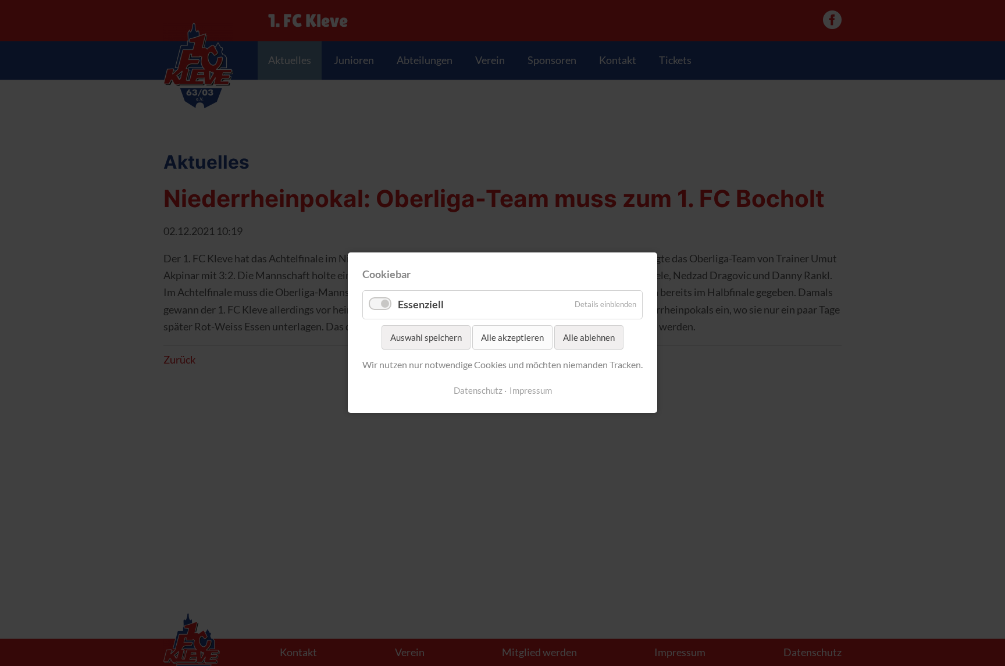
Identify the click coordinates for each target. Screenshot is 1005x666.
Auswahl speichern (426, 337)
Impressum (530, 391)
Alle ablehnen (589, 337)
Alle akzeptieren (512, 337)
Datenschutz (478, 391)
